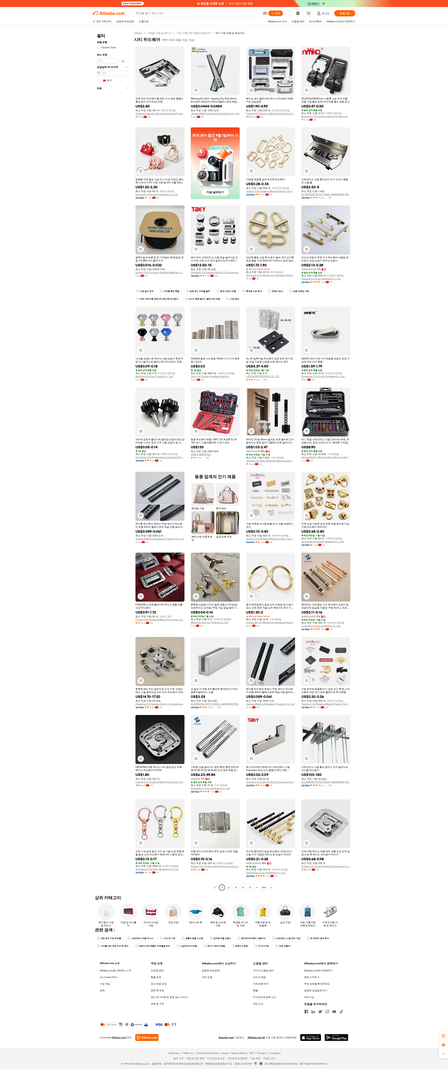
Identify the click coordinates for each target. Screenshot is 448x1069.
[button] (265, 13)
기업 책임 (105, 983)
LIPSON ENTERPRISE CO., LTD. (262, 376)
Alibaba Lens (119, 1037)
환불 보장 (156, 977)
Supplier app (226, 1037)
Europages (275, 1053)
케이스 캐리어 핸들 (216, 946)
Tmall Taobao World (206, 1053)
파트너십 (309, 997)
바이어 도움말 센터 (263, 970)
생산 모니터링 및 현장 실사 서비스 (169, 997)
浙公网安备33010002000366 (281, 1063)
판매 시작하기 (311, 977)
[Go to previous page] (215, 887)
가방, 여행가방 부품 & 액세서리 (193, 33)
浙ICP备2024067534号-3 (313, 1063)
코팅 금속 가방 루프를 (111, 938)
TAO (251, 1053)
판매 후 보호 (157, 990)
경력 (102, 990)
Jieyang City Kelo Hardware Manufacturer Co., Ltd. (270, 460)
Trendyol (261, 1053)
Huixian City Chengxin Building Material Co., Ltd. (159, 272)
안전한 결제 (157, 970)
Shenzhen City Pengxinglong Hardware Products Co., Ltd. (159, 457)
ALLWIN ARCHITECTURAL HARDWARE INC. (325, 194)
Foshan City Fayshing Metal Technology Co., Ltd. (270, 113)
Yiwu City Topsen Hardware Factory (210, 376)
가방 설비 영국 (146, 291)
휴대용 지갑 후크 (254, 291)
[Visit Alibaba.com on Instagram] (327, 1012)
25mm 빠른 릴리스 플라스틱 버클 (204, 299)
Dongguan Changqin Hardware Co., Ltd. (156, 194)
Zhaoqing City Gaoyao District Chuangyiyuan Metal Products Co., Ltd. (215, 272)
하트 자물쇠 (284, 946)
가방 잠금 (234, 299)
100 (264, 887)
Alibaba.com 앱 (256, 1037)
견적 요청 (207, 977)
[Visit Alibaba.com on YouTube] (334, 1012)
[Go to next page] (271, 887)
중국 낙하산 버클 (228, 291)
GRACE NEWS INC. (201, 454)
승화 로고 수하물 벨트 (200, 291)
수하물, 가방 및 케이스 (159, 33)
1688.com (188, 1053)
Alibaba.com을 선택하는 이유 (115, 970)
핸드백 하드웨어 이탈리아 (253, 938)
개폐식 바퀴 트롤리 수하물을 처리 (154, 946)
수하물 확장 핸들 (171, 291)
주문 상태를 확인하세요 (317, 983)
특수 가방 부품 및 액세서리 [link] (229, 33)
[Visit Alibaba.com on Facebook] (306, 1012)
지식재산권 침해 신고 (264, 997)
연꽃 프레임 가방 (301, 291)
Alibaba (138, 33)
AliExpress (174, 1053)
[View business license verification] (255, 1064)
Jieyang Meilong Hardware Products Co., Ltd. (215, 113)
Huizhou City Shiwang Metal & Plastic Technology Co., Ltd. (270, 191)
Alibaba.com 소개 (110, 963)
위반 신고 (258, 1003)
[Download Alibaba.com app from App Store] (310, 1037)
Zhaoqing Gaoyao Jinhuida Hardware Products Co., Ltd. (159, 113)
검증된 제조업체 (211, 970)
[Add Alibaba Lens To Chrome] (147, 1037)
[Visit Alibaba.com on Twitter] (320, 1012)
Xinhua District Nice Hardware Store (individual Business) (325, 457)
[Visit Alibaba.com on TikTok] (341, 1012)
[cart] (309, 13)
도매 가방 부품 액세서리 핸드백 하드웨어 (159, 299)
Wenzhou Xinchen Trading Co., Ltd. (154, 376)
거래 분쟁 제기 (261, 983)
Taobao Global (238, 1053)
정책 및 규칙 (157, 1003)
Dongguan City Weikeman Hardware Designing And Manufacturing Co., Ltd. (270, 275)
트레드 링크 (277, 291)
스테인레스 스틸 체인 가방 (288, 938)
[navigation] (112, 460)
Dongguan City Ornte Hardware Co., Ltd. (323, 376)
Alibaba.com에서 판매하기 (318, 970)
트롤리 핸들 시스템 (194, 938)
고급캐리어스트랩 (188, 946)
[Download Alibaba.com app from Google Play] (336, 1037)
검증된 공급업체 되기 (315, 990)
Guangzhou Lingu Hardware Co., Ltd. (321, 278)
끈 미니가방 (263, 946)
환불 (255, 990)
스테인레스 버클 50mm (142, 938)
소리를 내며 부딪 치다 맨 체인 (114, 946)
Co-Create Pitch (109, 977)
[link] (443, 1035)
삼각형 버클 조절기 (222, 938)
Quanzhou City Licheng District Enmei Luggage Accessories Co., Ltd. (325, 116)
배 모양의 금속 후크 (319, 938)
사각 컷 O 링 (169, 938)
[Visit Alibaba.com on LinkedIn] (313, 1012)
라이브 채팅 (259, 977)
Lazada (224, 1053)
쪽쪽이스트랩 (241, 946)
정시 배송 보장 (159, 983)
